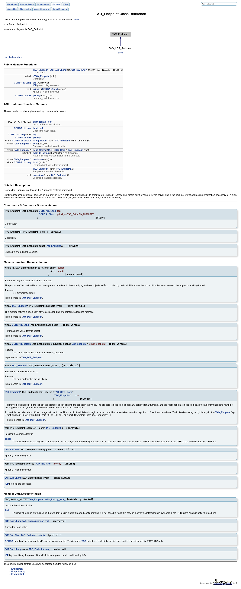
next (35, 143)
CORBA (9, 541)
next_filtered (40, 150)
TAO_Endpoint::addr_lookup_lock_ (47, 499)
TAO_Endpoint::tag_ (39, 549)
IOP (35, 85)
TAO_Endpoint (40, 70)
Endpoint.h (17, 569)
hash (35, 162)
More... (76, 19)
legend (120, 53)
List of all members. (14, 57)
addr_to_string (41, 153)
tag (34, 82)
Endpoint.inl (17, 574)
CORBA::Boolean (21, 140)
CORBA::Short (79, 70)
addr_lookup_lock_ (43, 122)
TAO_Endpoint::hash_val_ (36, 521)
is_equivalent (40, 140)
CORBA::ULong (58, 70)
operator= (38, 175)
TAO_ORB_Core (56, 150)
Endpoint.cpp (18, 571)
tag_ (35, 134)
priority (37, 89)
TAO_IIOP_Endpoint (31, 298)
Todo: (8, 439)
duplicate (38, 159)
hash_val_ (38, 128)
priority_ (37, 137)
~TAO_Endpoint (41, 76)
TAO (84, 541)
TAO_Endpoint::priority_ (34, 535)
